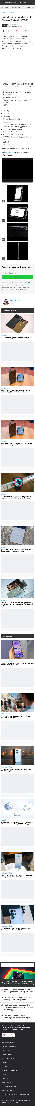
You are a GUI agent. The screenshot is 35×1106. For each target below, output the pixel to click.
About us (5, 1074)
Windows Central (7, 1090)
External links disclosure (9, 1070)
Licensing (5, 1066)
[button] (33, 3)
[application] (17, 169)
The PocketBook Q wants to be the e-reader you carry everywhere (18, 998)
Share (6, 31)
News (4, 25)
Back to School (16, 7)
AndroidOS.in (10, 152)
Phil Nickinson (13, 24)
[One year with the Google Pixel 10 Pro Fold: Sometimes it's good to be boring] (17, 977)
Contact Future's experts (9, 1046)
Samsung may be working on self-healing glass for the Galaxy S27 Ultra (18, 990)
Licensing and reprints (9, 1086)
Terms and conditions (8, 1042)
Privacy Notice (25, 284)
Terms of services (23, 282)
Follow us (20, 31)
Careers (4, 1062)
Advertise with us (7, 1082)
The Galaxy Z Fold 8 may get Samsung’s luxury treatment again (17, 1016)
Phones (4, 12)
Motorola (11, 12)
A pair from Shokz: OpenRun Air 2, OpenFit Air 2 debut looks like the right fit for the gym (18, 1007)
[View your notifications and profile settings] (20, 3)
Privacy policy (6, 1050)
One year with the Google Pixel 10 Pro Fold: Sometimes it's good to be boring (19, 983)
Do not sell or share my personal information (15, 1094)
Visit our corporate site (16, 1029)
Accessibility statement (9, 1058)
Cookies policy (6, 1054)
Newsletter (29, 31)
